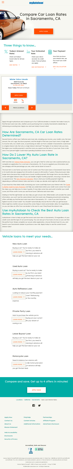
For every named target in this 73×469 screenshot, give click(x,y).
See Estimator (38, 67)
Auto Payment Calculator (25, 179)
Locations (19, 400)
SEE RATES (13, 65)
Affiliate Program (49, 420)
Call (23, 102)
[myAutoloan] (36, 449)
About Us (7, 424)
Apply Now (43, 31)
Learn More (18, 252)
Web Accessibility (10, 432)
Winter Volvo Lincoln (19, 79)
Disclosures (8, 436)
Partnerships (47, 417)
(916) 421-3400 (19, 85)
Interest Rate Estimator (22, 162)
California (27, 400)
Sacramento (36, 400)
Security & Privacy (10, 439)
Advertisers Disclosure (51, 424)
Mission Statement (10, 427)
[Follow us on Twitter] (39, 405)
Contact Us (8, 420)
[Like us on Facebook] (33, 405)
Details (15, 102)
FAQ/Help (27, 417)
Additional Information (32, 424)
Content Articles (29, 420)
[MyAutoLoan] (36, 3)
